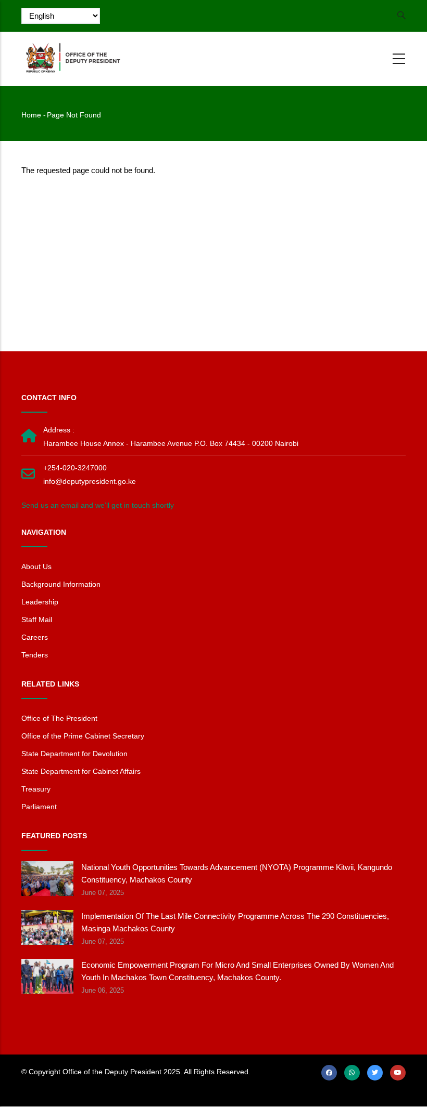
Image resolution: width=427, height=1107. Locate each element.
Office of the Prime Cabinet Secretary (82, 736)
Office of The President (59, 718)
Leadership (39, 602)
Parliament (39, 806)
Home (31, 115)
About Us (36, 566)
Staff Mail (36, 619)
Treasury (36, 789)
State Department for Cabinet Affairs (81, 771)
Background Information (61, 584)
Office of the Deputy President (111, 1072)
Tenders (34, 655)
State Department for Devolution (74, 753)
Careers (34, 637)
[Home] (73, 57)
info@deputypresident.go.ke (89, 481)
